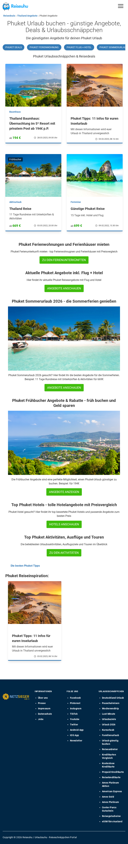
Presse (42, 703)
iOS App (74, 735)
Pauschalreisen (110, 703)
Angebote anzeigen (64, 492)
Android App (77, 730)
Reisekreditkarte (111, 777)
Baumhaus (15, 111)
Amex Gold (108, 796)
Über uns (43, 697)
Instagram (75, 708)
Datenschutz (45, 713)
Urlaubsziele (109, 719)
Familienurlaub (110, 735)
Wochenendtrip (110, 708)
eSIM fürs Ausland (112, 821)
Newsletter (76, 740)
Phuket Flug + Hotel (79, 47)
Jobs (40, 719)
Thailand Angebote (27, 15)
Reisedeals (9, 15)
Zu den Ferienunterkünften (64, 260)
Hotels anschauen (64, 524)
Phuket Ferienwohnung (44, 47)
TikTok (74, 713)
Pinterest (75, 703)
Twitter (74, 724)
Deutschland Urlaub (113, 697)
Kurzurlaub (108, 730)
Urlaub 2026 (109, 724)
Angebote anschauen (64, 288)
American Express (112, 791)
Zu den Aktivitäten (64, 552)
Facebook (75, 697)
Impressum (44, 708)
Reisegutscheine (111, 816)
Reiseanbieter (110, 749)
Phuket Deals (13, 47)
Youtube (74, 719)
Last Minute (108, 713)
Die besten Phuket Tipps (25, 565)
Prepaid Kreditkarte (113, 772)
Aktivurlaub (15, 202)
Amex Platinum (110, 802)
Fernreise (76, 202)
